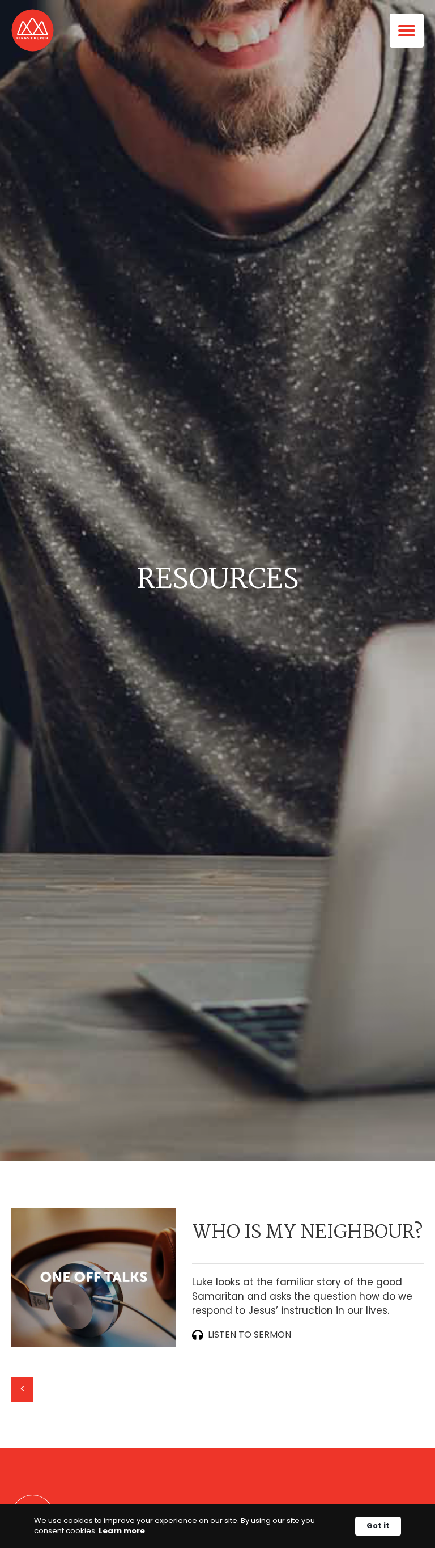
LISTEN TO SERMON (249, 1334)
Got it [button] (378, 1525)
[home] (32, 30)
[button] (412, 31)
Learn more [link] (122, 1531)
